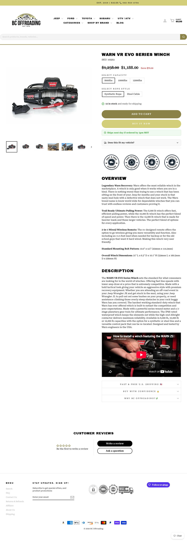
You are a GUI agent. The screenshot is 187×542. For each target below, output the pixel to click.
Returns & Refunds (15, 501)
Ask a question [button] (115, 450)
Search (9, 489)
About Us (10, 510)
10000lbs (122, 80)
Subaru (105, 18)
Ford (71, 18)
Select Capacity (114, 75)
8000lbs (108, 80)
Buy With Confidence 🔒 (141, 391)
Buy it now (141, 124)
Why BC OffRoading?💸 (141, 398)
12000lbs (137, 80)
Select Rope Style (116, 89)
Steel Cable (133, 94)
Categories (72, 23)
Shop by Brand (99, 23)
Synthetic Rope (113, 94)
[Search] (183, 37)
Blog (120, 23)
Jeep (57, 18)
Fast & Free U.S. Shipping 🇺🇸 (141, 384)
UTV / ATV (124, 18)
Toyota (87, 18)
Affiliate (9, 506)
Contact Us (11, 497)
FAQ (8, 493)
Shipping (10, 514)
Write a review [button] (115, 443)
